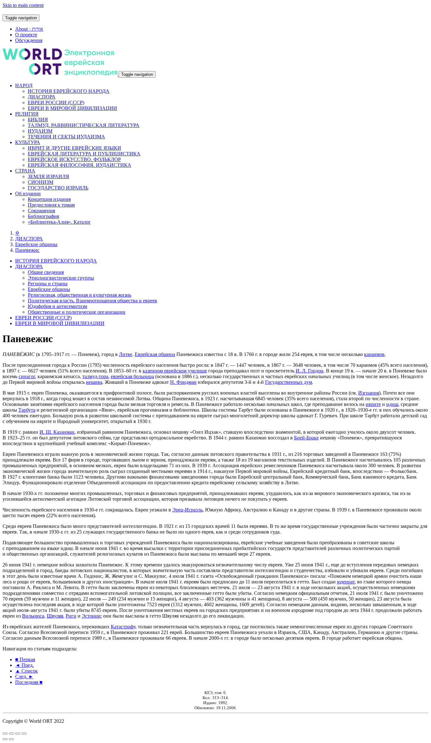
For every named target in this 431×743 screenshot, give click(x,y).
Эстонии (91, 616)
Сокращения (41, 210)
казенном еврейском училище (175, 370)
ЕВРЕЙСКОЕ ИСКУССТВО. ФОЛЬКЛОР (74, 159)
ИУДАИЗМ (40, 131)
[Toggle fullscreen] (17, 733)
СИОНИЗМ (40, 182)
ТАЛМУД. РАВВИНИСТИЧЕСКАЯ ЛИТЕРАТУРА (83, 125)
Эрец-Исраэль (187, 509)
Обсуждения (28, 40)
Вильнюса (33, 616)
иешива (94, 382)
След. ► (24, 676)
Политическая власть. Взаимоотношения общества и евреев (92, 300)
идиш (392, 404)
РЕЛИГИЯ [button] (26, 114)
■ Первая (25, 659)
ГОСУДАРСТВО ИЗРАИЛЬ (58, 187)
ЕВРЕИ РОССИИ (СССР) (56, 102)
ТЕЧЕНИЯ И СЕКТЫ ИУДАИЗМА (66, 136)
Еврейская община (155, 354)
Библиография (43, 216)
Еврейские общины (36, 244)
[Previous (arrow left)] (5, 739)
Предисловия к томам (51, 205)
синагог (27, 376)
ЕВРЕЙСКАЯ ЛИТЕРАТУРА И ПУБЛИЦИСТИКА (84, 153)
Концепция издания (49, 199)
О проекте (26, 34)
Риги (71, 616)
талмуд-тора (95, 376)
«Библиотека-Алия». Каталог (59, 222)
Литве (125, 354)
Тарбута (26, 410)
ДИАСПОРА (42, 97)
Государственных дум (288, 382)
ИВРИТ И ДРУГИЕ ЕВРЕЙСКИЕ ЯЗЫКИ (74, 148)
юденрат (346, 581)
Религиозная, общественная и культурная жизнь (79, 295)
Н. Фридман (183, 382)
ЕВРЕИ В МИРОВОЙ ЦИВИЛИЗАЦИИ (72, 108)
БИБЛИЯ (38, 119)
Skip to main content (23, 5)
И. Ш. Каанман (56, 432)
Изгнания (368, 393)
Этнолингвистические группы (61, 278)
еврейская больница (132, 376)
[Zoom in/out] (24, 733)
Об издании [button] (28, 193)
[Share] (11, 733)
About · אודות (29, 29)
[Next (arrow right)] (11, 739)
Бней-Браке (306, 437)
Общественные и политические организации (76, 312)
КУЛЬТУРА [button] (27, 142)
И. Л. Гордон (309, 370)
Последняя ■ (29, 682)
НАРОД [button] (23, 85)
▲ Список (26, 671)
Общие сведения (46, 272)
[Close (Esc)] (5, 733)
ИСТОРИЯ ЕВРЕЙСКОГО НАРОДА (68, 91)
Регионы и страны (48, 283)
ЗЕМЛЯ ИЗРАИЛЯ (48, 176)
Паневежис (27, 250)
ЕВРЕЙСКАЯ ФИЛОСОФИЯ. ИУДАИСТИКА (79, 165)
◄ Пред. (24, 665)
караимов (374, 354)
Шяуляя (55, 616)
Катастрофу (123, 626)
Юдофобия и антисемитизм (57, 306)
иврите (373, 404)
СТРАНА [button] (25, 170)
